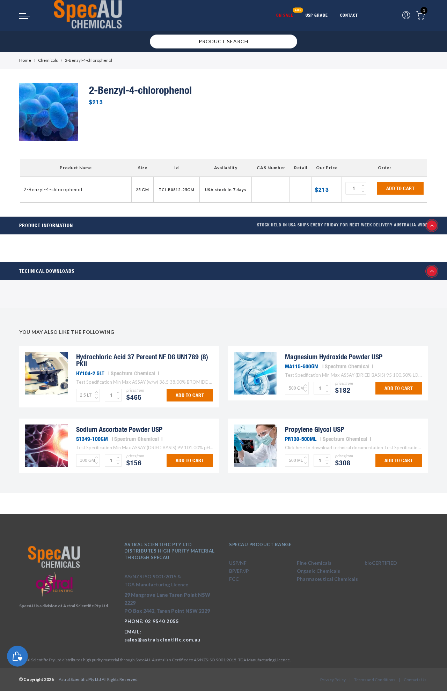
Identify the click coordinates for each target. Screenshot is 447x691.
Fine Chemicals (314, 563)
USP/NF (238, 563)
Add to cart (400, 188)
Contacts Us (415, 679)
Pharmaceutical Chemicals (327, 579)
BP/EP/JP (239, 571)
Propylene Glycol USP (314, 429)
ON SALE (284, 15)
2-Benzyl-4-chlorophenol (52, 189)
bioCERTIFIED (381, 563)
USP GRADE (317, 15)
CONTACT (349, 15)
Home (25, 60)
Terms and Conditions (374, 679)
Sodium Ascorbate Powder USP (119, 429)
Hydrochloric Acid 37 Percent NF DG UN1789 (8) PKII (142, 360)
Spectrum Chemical (133, 373)
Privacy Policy (333, 679)
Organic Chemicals (318, 571)
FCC (234, 579)
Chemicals (48, 60)
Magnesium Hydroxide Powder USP (333, 356)
